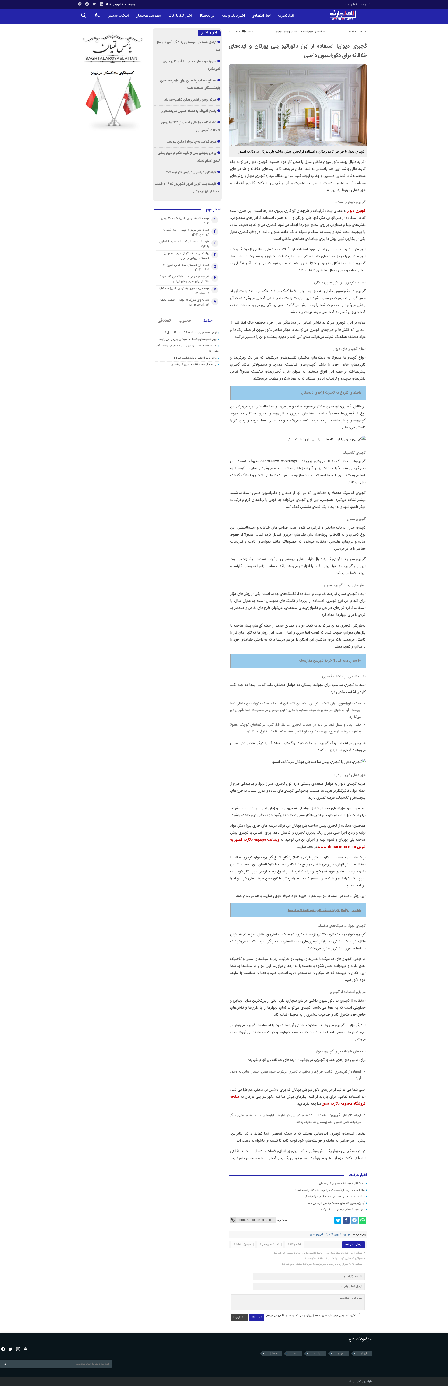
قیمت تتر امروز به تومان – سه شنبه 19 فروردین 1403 (185, 232)
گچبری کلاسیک (333, 1235)
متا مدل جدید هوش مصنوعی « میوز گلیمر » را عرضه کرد (334, 1196)
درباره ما (365, 4)
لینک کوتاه (282, 1220)
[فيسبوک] (346, 1220)
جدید (207, 320)
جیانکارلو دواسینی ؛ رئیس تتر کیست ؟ (191, 172)
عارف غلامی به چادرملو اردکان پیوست (191, 142)
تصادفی (164, 320)
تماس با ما (350, 4)
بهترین (346, 1235)
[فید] (101, 4)
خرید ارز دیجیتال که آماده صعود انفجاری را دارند (184, 244)
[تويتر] (94, 4)
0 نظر (250, 31)
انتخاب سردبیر (119, 16)
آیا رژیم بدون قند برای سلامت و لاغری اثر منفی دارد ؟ (335, 1203)
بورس (340, 1353)
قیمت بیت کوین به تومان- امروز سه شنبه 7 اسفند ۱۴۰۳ (184, 291)
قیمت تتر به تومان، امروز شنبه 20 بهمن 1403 (185, 221)
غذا (295, 1353)
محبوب (184, 320)
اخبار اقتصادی (261, 16)
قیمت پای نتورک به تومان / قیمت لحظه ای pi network (184, 302)
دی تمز (351, 1381)
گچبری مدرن (316, 1235)
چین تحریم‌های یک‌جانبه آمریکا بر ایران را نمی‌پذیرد (188, 339)
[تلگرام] (79, 4)
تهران (363, 1353)
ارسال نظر (256, 1317)
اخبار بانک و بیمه (233, 16)
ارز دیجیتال (206, 16)
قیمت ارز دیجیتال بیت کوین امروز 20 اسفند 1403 (186, 267)
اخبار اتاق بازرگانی (180, 16)
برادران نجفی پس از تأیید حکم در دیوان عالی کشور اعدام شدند (330, 1190)
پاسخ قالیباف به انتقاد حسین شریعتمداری (341, 1183)
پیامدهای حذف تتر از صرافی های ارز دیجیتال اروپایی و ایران (186, 256)
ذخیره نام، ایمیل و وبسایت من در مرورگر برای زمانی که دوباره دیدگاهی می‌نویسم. (311, 1315)
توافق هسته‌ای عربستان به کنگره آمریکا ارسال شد (190, 332)
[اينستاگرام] (87, 4)
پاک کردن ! (239, 1317)
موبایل (273, 1353)
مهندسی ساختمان (148, 16)
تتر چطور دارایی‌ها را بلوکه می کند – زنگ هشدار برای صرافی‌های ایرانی (183, 279)
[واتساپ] (362, 1220)
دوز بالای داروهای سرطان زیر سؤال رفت (343, 1209)
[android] (25, 1349)
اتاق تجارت (286, 16)
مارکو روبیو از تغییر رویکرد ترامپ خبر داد (190, 100)
